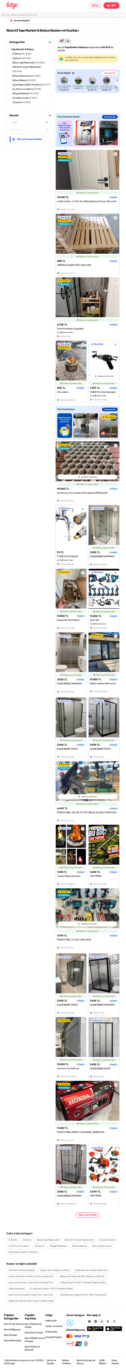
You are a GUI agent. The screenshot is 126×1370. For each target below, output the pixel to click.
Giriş (95, 5)
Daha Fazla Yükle (88, 1215)
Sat (113, 5)
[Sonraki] (117, 84)
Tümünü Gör (110, 73)
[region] (87, 84)
